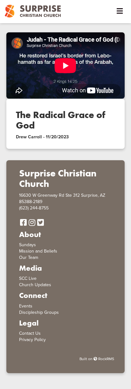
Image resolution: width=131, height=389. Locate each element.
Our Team (28, 257)
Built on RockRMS (96, 359)
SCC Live (28, 278)
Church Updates (35, 284)
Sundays (27, 244)
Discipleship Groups (39, 312)
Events (25, 306)
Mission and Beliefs (38, 251)
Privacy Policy (32, 339)
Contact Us (30, 333)
